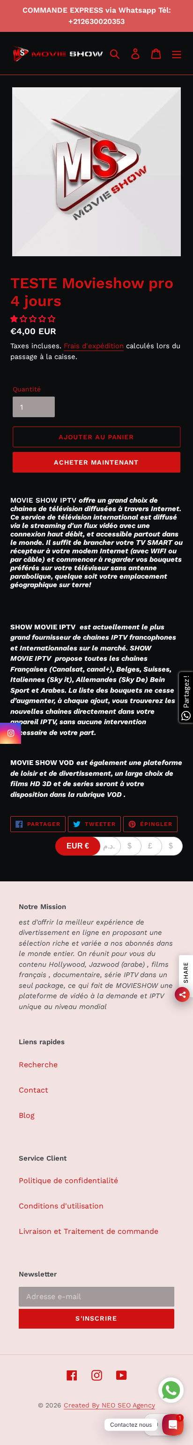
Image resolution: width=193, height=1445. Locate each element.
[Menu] (176, 53)
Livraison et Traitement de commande (88, 1231)
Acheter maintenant (96, 462)
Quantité (27, 389)
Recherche (38, 1064)
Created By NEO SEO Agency (109, 1405)
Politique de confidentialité (68, 1180)
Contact (33, 1090)
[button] (34, 318)
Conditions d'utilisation (61, 1205)
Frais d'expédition (94, 346)
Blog (27, 1115)
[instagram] (10, 733)
